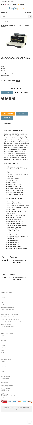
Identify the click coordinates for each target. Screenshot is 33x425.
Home (3, 22)
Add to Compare (16, 88)
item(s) (27, 12)
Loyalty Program (4, 304)
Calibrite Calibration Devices (7, 326)
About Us (3, 295)
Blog (2, 302)
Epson (2, 338)
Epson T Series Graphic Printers (8, 312)
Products (9, 22)
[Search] (30, 16)
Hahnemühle (4, 347)
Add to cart (7, 92)
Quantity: (3, 83)
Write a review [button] (16, 262)
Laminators (3, 371)
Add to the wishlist (22, 92)
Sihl (2, 355)
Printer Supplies (4, 364)
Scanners (3, 369)
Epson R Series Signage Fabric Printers (10, 319)
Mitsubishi (3, 340)
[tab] (7, 124)
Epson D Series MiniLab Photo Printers (9, 314)
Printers (3, 361)
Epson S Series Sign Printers (7, 307)
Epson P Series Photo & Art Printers (9, 329)
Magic (2, 350)
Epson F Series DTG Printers (7, 309)
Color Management (5, 376)
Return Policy (4, 300)
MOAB (2, 352)
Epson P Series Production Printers (8, 316)
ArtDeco (3, 343)
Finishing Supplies (5, 378)
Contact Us (3, 297)
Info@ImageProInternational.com (11, 395)
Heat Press (3, 373)
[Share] (2, 98)
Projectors (3, 366)
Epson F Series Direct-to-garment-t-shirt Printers (11, 321)
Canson (3, 345)
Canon (2, 335)
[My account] (1, 4)
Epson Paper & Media (6, 324)
